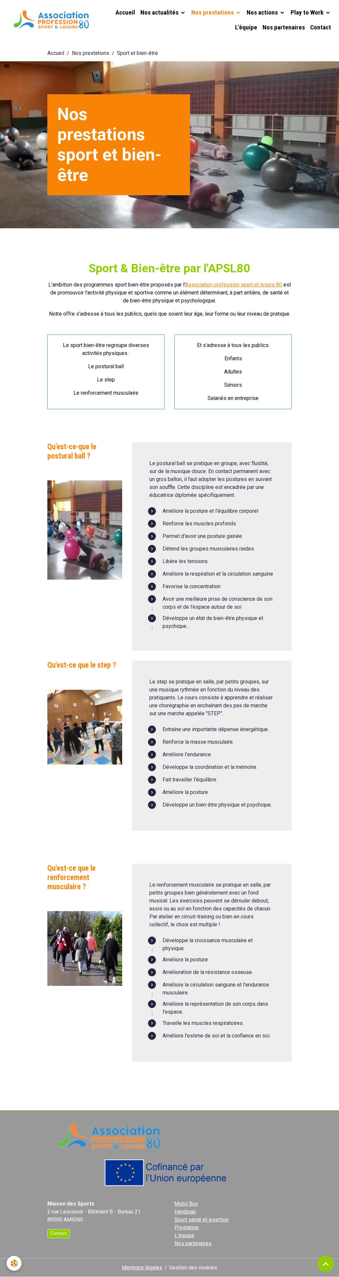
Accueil (125, 12)
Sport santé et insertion (201, 1219)
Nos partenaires (284, 27)
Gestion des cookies (193, 1267)
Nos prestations (213, 12)
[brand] (50, 20)
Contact (320, 27)
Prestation (186, 1227)
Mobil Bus (186, 1204)
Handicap (185, 1212)
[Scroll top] (325, 1263)
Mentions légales (142, 1267)
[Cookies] (14, 1263)
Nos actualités (160, 12)
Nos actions (263, 12)
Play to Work (308, 12)
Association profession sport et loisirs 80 (233, 285)
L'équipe (246, 27)
